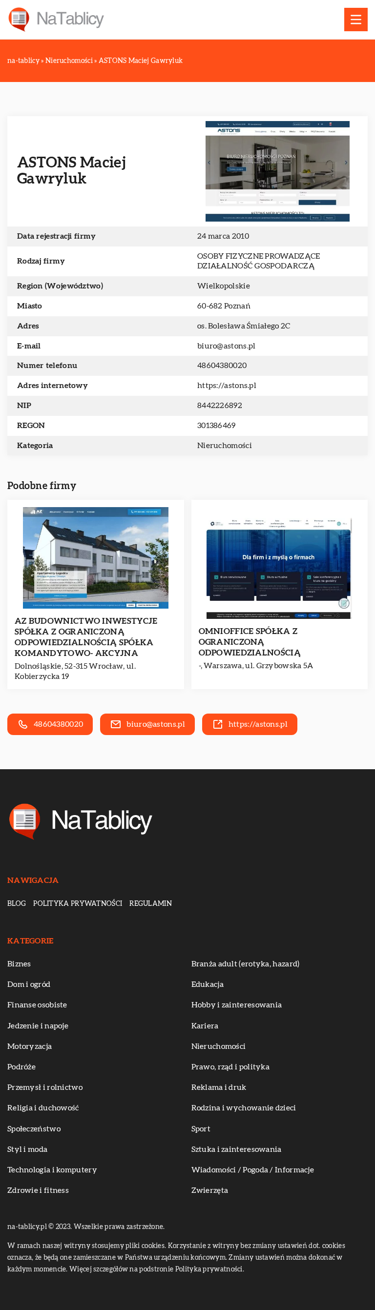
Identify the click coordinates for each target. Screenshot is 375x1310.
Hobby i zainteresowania (236, 1005)
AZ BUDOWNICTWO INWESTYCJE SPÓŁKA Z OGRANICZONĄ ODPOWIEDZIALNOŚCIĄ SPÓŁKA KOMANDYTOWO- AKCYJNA (86, 637)
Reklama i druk (219, 1087)
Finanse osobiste (37, 1005)
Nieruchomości (224, 446)
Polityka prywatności (77, 904)
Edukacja (207, 984)
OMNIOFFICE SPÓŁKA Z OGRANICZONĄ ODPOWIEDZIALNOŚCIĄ (250, 642)
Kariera (205, 1026)
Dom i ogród (28, 984)
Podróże (21, 1067)
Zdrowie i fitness (38, 1190)
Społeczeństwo (34, 1129)
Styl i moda (27, 1149)
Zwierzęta (210, 1190)
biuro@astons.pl (226, 346)
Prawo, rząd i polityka (230, 1067)
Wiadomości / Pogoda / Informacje (252, 1170)
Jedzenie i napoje (37, 1026)
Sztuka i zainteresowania (236, 1149)
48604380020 (222, 365)
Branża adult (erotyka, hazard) (245, 964)
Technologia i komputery (52, 1170)
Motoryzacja (29, 1046)
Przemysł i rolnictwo (45, 1087)
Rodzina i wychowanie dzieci (243, 1108)
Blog (16, 904)
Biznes (19, 964)
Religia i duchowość (43, 1108)
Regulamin (150, 904)
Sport (201, 1129)
